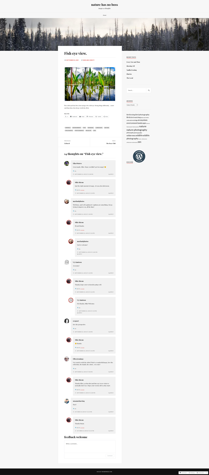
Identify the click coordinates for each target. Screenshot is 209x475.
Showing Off (131, 66)
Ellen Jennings (78, 359)
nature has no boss (104, 4)
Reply (112, 174)
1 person (82, 190)
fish (84, 127)
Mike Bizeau (79, 182)
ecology (135, 120)
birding (132, 115)
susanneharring (79, 401)
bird (128, 114)
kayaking (90, 127)
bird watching (136, 117)
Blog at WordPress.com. (104, 471)
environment (77, 127)
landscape (99, 127)
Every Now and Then (133, 62)
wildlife (88, 130)
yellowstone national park (132, 142)
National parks (136, 126)
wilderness (131, 135)
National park (129, 126)
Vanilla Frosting (132, 70)
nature (107, 127)
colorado (129, 120)
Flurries (129, 74)
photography (79, 130)
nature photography (137, 129)
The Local (130, 78)
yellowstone (144, 138)
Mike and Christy (88, 60)
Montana (148, 123)
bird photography (142, 114)
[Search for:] (139, 90)
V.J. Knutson (77, 262)
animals (67, 127)
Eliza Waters (77, 163)
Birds (129, 117)
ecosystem (142, 120)
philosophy (69, 130)
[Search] (148, 90)
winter (140, 138)
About (104, 15)
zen (94, 130)
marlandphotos (78, 201)
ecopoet (76, 321)
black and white (145, 117)
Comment (110, 455)
